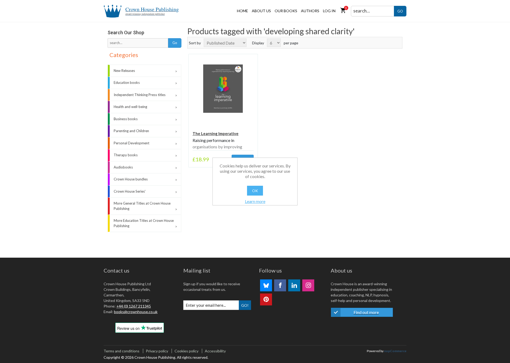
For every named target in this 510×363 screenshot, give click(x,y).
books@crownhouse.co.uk (136, 311)
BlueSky (266, 285)
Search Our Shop (126, 32)
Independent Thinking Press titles (139, 95)
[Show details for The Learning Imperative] (223, 88)
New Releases (124, 70)
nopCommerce (395, 351)
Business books (126, 119)
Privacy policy (157, 351)
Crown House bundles (131, 179)
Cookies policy (186, 351)
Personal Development (131, 143)
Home (242, 10)
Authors (310, 10)
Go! (245, 305)
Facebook (280, 285)
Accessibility (215, 351)
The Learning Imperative (216, 133)
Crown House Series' (130, 191)
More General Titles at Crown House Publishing (142, 206)
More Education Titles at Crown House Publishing (144, 223)
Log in (329, 10)
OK (255, 190)
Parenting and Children (131, 131)
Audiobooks (123, 167)
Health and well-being (130, 107)
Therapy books (126, 155)
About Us (261, 10)
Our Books (286, 10)
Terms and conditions (121, 351)
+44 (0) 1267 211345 (133, 306)
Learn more (255, 201)
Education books (127, 82)
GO (400, 11)
